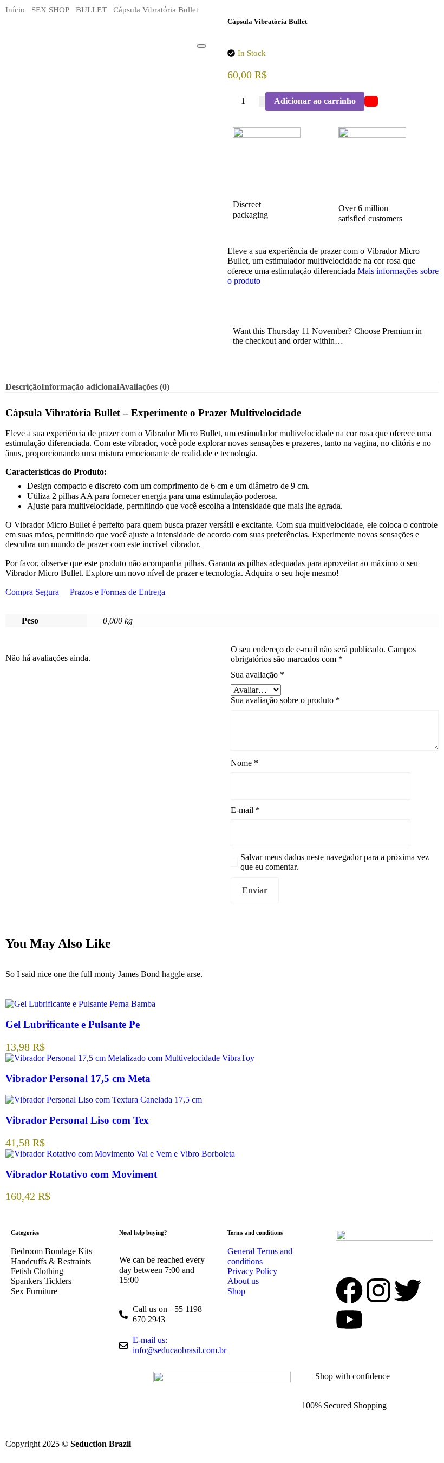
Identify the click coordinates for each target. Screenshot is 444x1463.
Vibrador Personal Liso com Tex (77, 1120)
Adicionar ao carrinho (315, 101)
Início (15, 9)
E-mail (245, 810)
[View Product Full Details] (80, 1003)
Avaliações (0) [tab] (144, 386)
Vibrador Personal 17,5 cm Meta (78, 1078)
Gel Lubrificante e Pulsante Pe (72, 1024)
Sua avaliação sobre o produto (285, 700)
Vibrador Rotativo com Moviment (81, 1174)
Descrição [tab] (23, 386)
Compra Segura (32, 591)
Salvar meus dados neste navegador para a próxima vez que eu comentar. (334, 861)
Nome (244, 762)
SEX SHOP (50, 9)
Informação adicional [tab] (80, 386)
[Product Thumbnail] (201, 46)
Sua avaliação (257, 674)
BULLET (91, 9)
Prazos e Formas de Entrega (117, 591)
